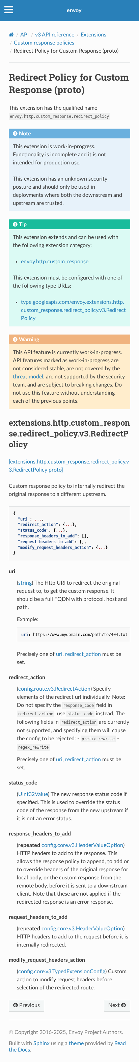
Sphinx (41, 1043)
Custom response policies (44, 43)
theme (76, 1043)
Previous (29, 1005)
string (25, 583)
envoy (74, 10)
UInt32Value (33, 794)
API (24, 34)
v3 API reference (54, 34)
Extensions (93, 34)
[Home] (11, 34)
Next (114, 1005)
